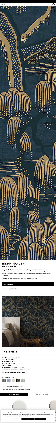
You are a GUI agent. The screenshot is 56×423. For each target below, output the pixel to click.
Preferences (16, 419)
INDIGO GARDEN (28, 7)
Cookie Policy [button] (50, 414)
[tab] (14, 394)
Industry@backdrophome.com (22, 389)
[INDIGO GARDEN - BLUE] (4, 380)
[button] (3, 321)
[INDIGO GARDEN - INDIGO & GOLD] (18, 380)
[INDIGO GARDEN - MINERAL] (23, 380)
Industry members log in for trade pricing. (13, 386)
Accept (40, 419)
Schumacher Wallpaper (6, 7)
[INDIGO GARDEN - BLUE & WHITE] (9, 380)
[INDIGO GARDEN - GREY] (13, 380)
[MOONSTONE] (20, 407)
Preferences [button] (28, 415)
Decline (28, 419)
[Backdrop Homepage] (53, 11)
